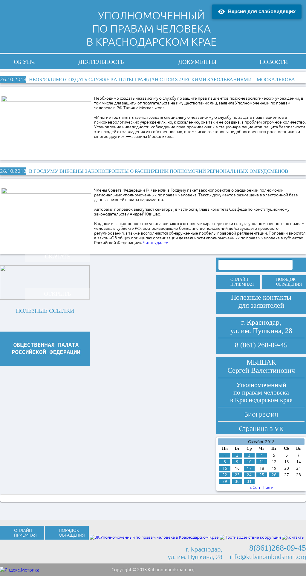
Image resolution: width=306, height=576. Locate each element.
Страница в (261, 428)
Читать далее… (157, 242)
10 (249, 461)
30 (237, 481)
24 (249, 474)
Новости (274, 61)
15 (224, 468)
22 (224, 474)
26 (274, 474)
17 (249, 468)
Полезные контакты (261, 297)
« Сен (255, 487)
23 (237, 474)
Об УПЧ (24, 61)
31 (249, 481)
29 (224, 481)
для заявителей (261, 305)
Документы (197, 61)
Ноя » (268, 487)
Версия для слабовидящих (262, 11)
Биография (261, 414)
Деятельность (101, 61)
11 (261, 461)
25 (261, 474)
